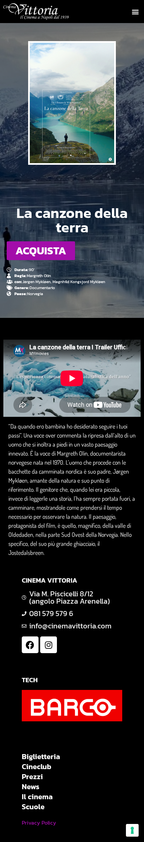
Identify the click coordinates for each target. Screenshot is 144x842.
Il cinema (37, 797)
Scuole (33, 807)
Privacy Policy (39, 823)
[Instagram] (48, 644)
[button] (135, 11)
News (31, 787)
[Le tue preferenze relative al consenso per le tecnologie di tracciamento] (132, 830)
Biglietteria (41, 757)
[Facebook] (30, 644)
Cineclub (36, 767)
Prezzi (32, 777)
